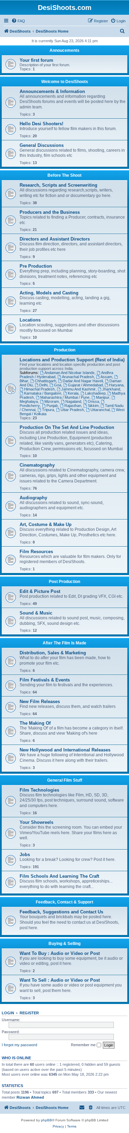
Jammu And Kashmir (78, 389)
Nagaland (73, 401)
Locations (30, 320)
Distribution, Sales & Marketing (53, 652)
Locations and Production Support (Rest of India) (72, 359)
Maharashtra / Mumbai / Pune (64, 397)
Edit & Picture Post (40, 591)
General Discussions (42, 145)
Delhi (43, 385)
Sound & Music (36, 613)
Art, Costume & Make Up (46, 524)
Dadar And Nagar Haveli (83, 381)
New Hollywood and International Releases (65, 749)
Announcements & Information (52, 91)
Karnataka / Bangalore (42, 393)
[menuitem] (18, 21)
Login (8, 1013)
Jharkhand (111, 389)
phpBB (46, 1120)
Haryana (116, 385)
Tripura (48, 410)
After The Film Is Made (64, 643)
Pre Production (36, 266)
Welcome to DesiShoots (64, 81)
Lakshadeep (95, 393)
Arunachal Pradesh (78, 377)
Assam (106, 377)
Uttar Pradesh (72, 410)
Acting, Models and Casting (49, 292)
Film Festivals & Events (45, 679)
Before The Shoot (64, 175)
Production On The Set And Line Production (67, 427)
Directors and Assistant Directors (55, 239)
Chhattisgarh (45, 381)
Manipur (102, 397)
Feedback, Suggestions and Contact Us (61, 911)
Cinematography (37, 465)
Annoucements (64, 50)
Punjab (52, 406)
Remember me (84, 1045)
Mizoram (51, 401)
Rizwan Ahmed (30, 1097)
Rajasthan (72, 406)
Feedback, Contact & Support (64, 902)
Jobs (25, 854)
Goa (57, 385)
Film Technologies (39, 790)
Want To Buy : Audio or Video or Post (60, 953)
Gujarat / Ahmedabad (85, 385)
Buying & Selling (64, 943)
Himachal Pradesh (39, 389)
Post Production (64, 581)
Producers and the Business (50, 212)
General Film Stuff (64, 780)
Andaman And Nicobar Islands (69, 373)
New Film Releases (40, 701)
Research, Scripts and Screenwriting (58, 185)
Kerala (73, 393)
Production (64, 350)
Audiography (33, 497)
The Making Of (35, 723)
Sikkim (93, 406)
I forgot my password (19, 1045)
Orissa (93, 401)
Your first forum (36, 60)
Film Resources (36, 551)
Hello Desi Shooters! (41, 123)
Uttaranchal (100, 410)
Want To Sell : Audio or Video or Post (60, 980)
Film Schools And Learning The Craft (59, 876)
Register (29, 1013)
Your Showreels (36, 822)
